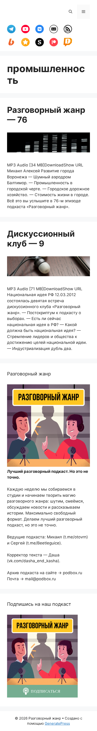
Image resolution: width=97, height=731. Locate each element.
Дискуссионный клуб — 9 (41, 238)
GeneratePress (57, 723)
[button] (70, 12)
